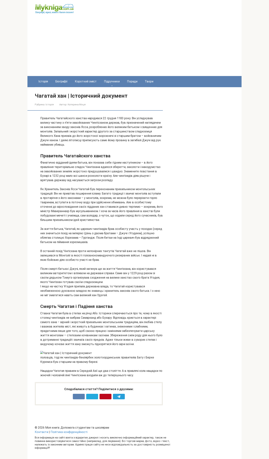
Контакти (41, 432)
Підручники (112, 81)
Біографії (61, 81)
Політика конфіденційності (69, 432)
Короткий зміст (86, 81)
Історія (43, 81)
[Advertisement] (134, 48)
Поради (132, 81)
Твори (149, 81)
